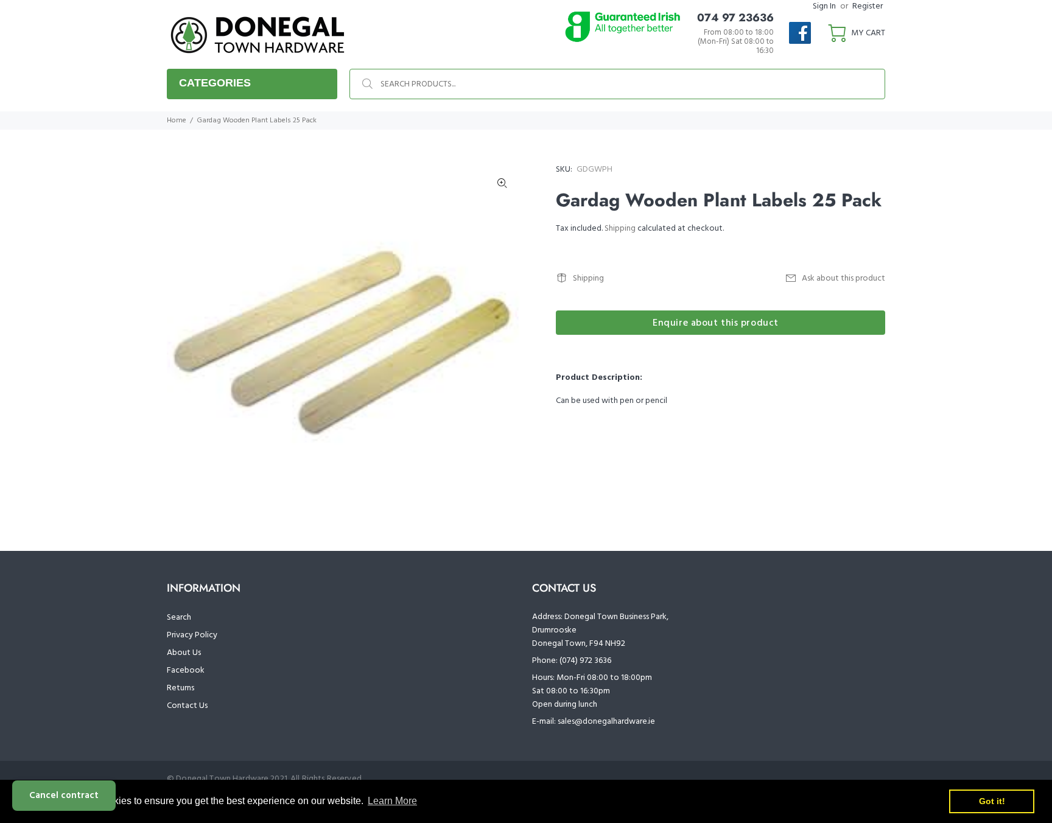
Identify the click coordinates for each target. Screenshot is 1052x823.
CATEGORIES (215, 83)
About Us (184, 653)
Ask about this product (843, 278)
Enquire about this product (716, 323)
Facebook (186, 671)
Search (179, 618)
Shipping (620, 229)
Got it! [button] (992, 801)
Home (176, 120)
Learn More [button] (392, 801)
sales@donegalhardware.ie (606, 722)
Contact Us (187, 706)
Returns (180, 688)
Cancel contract (64, 795)
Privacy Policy (192, 635)
